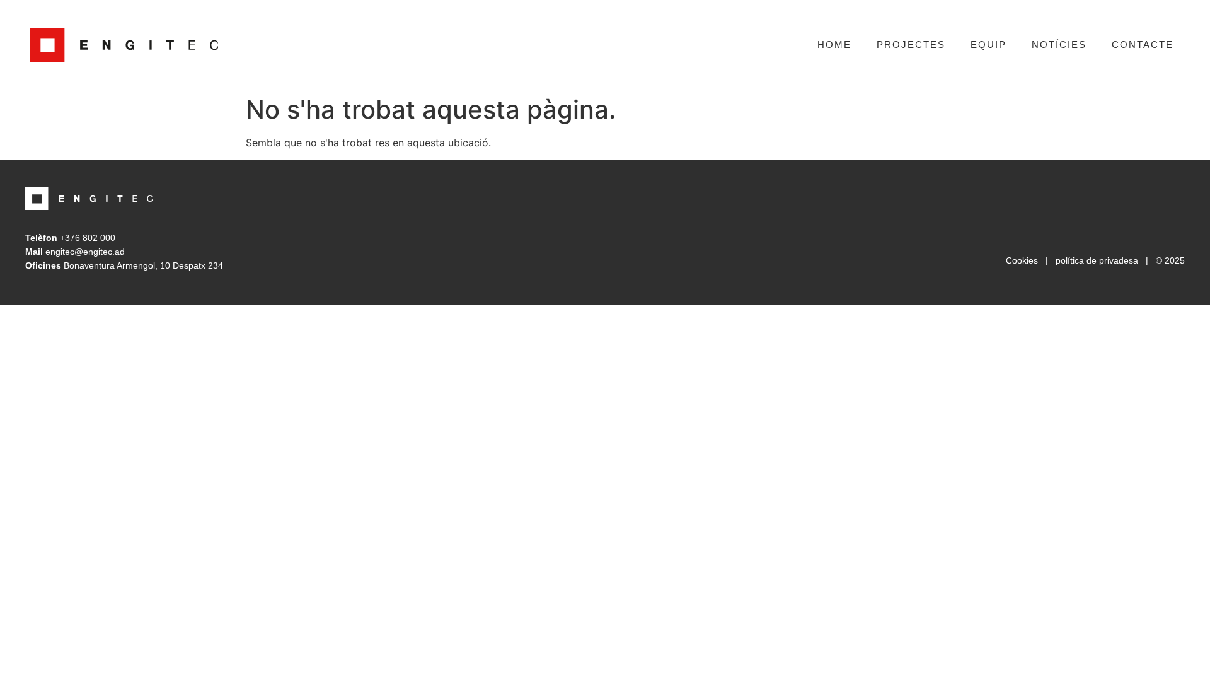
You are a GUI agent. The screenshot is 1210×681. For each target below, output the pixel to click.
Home (834, 44)
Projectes (911, 44)
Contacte (1142, 44)
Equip (988, 44)
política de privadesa (1097, 260)
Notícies (1059, 44)
